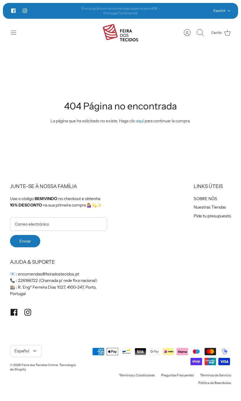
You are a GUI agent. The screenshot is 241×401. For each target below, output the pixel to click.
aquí (140, 120)
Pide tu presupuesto (212, 216)
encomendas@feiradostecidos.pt (48, 274)
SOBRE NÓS (205, 198)
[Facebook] (13, 10)
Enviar (25, 241)
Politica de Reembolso (214, 383)
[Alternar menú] (16, 32)
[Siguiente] (171, 10)
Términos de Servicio (215, 375)
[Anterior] (69, 10)
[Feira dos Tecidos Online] (120, 32)
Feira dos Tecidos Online (39, 365)
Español (219, 11)
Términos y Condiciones (137, 375)
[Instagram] (25, 10)
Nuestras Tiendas (210, 207)
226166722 (28, 280)
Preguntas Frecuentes (177, 375)
